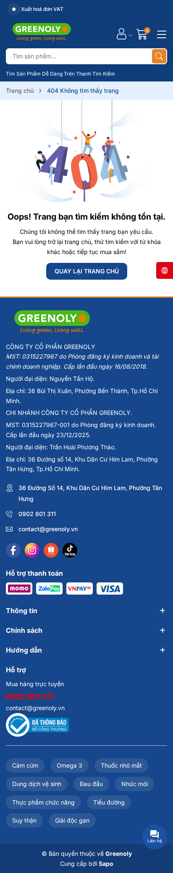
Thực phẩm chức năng (43, 802)
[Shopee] (51, 550)
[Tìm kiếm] (159, 56)
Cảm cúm (25, 765)
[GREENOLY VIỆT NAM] (41, 33)
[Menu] (160, 33)
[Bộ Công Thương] (37, 724)
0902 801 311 (37, 513)
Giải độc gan (72, 820)
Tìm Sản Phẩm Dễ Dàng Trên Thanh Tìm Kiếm (60, 74)
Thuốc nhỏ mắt (121, 765)
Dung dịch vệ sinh (36, 783)
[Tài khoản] (121, 33)
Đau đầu (91, 783)
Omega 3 (69, 765)
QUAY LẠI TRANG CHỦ (87, 271)
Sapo (106, 863)
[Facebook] (13, 550)
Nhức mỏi (134, 783)
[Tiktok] (70, 550)
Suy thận (24, 820)
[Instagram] (32, 550)
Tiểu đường (109, 802)
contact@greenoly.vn (48, 528)
